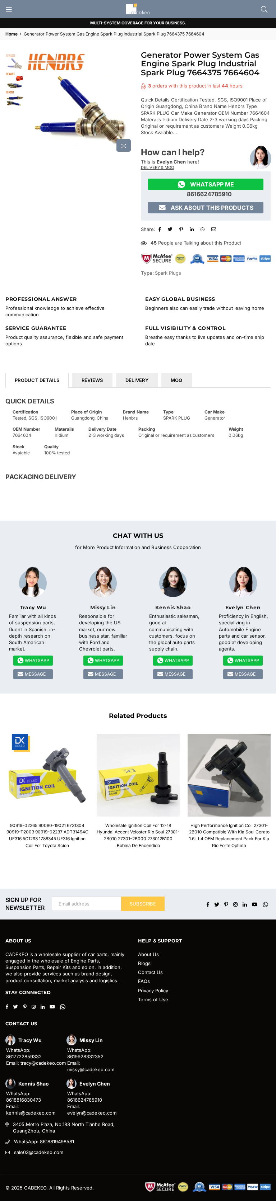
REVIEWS (92, 380)
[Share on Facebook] (160, 229)
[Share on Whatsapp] (203, 229)
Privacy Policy (153, 990)
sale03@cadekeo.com (38, 1152)
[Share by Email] (214, 229)
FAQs (144, 981)
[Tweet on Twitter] (171, 229)
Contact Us (150, 972)
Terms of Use (153, 999)
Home (11, 34)
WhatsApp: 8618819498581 (44, 1141)
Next (129, 103)
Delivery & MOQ (157, 167)
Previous (31, 103)
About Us (148, 954)
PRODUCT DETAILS (37, 380)
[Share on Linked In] (193, 229)
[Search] (264, 9)
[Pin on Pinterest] (182, 229)
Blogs (144, 963)
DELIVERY (136, 380)
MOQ (177, 380)
